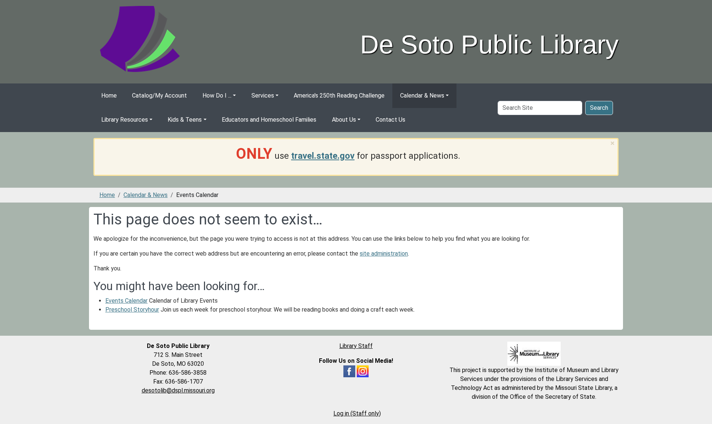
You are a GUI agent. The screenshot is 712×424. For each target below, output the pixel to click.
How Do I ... (216, 95)
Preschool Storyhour (132, 309)
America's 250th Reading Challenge (339, 95)
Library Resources (124, 119)
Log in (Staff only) (357, 413)
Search (599, 107)
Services (262, 95)
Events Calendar (126, 300)
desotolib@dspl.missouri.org (178, 390)
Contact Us (390, 119)
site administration (384, 253)
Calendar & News (422, 95)
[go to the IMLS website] (534, 354)
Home (109, 95)
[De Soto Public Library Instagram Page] (363, 370)
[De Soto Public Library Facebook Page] (349, 370)
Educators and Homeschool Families (269, 119)
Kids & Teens (185, 119)
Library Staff (356, 345)
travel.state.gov (323, 156)
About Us (344, 119)
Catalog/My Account (159, 95)
